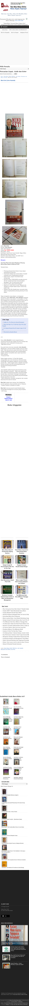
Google (12, 1004)
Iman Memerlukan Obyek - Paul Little (7, 580)
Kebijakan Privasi (24, 32)
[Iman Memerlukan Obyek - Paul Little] (7, 574)
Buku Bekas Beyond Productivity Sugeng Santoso (7, 551)
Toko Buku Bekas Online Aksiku (20, 994)
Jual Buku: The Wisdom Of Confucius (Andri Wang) (13, 867)
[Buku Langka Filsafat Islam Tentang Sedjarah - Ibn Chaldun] (21, 574)
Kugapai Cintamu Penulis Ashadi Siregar (22, 565)
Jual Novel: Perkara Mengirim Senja (9, 835)
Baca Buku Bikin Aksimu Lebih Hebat (20, 1004)
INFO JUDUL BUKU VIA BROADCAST (18, 29)
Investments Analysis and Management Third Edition (16, 638)
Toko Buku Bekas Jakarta (8, 1003)
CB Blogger (20, 1001)
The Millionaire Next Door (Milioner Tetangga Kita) (21, 597)
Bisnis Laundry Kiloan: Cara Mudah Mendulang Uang (16, 618)
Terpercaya (16, 1003)
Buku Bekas (6, 76)
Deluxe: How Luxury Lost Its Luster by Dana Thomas (16, 642)
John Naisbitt (18, 76)
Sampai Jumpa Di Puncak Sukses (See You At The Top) (7, 566)
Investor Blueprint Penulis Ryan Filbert (12, 612)
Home (2, 76)
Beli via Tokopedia (5, 32)
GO (15, 73)
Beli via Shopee (14, 32)
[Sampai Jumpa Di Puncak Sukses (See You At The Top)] (7, 559)
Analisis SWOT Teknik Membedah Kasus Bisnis (14, 610)
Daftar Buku (5, 29)
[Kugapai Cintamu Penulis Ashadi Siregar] (21, 559)
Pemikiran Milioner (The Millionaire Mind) (13, 629)
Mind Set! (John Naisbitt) (8, 80)
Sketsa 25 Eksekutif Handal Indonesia (12, 644)
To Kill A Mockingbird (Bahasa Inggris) (10, 795)
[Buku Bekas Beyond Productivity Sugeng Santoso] (7, 544)
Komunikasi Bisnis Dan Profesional (11, 616)
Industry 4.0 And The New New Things (12, 631)
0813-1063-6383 (19, 20)
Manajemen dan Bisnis (6, 649)
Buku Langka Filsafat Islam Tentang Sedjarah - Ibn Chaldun (21, 581)
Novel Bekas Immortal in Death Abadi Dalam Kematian (21, 551)
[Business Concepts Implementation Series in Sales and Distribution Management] (7, 589)
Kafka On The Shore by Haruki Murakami (14, 322)
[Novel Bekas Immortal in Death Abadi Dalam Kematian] (21, 544)
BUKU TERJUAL (12, 76)
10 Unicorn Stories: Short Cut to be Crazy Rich (14, 627)
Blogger (7, 1004)
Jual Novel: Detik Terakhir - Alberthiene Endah (12, 819)
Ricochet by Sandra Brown (10, 332)
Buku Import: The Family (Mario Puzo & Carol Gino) (13, 827)
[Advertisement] (14, 49)
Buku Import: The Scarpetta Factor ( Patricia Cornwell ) (14, 859)
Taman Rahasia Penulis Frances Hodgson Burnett (13, 843)
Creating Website (14, 1001)
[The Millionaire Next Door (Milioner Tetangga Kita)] (21, 589)
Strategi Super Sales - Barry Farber (9, 811)
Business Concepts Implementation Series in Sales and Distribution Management (7, 598)
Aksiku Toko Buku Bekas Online (15, 1000)
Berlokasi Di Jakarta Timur (23, 1003)
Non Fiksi (5, 77)
